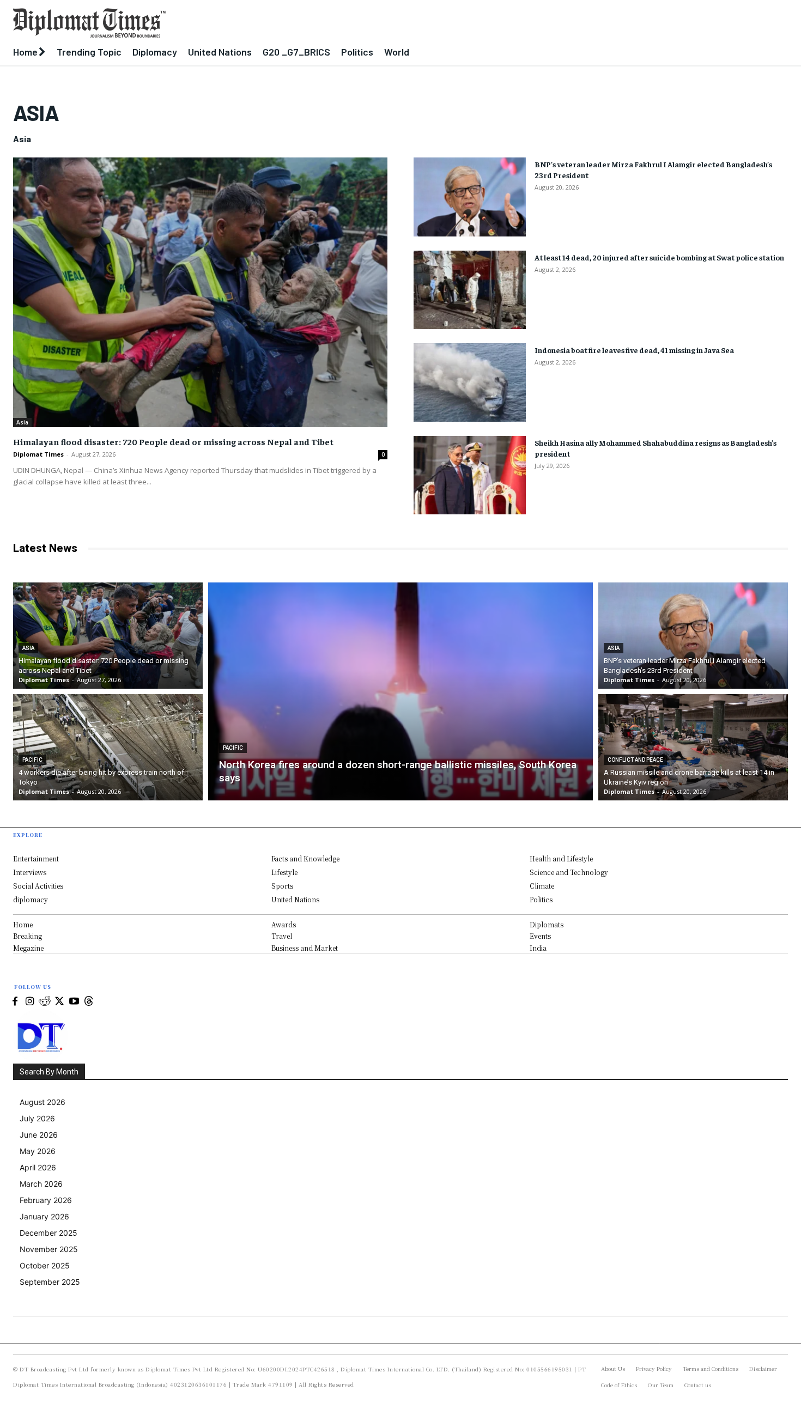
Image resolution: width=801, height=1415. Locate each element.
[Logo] (300, 23)
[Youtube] (73, 1001)
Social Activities (38, 885)
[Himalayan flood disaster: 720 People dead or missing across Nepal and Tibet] (200, 292)
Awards (283, 924)
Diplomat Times (38, 454)
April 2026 (38, 1167)
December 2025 (48, 1232)
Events (540, 935)
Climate (542, 885)
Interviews (29, 872)
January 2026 (44, 1216)
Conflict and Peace (635, 760)
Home (23, 924)
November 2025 (49, 1249)
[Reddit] (44, 1001)
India (538, 947)
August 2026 (42, 1102)
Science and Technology (569, 872)
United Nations (295, 899)
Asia (22, 422)
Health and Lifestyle (561, 858)
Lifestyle (284, 872)
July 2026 (37, 1118)
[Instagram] (29, 1001)
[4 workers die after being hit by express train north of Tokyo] (108, 747)
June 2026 (39, 1134)
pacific (32, 760)
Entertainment (36, 858)
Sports (282, 885)
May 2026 (38, 1151)
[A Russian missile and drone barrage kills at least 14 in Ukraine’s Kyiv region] (693, 747)
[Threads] (88, 1001)
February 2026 (46, 1200)
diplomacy (30, 899)
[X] (59, 1001)
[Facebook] (15, 1001)
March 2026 (41, 1183)
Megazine (28, 947)
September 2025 (50, 1281)
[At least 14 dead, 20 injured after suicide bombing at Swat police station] (470, 290)
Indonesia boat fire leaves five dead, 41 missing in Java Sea (634, 350)
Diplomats (546, 924)
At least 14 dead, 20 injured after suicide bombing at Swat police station (659, 257)
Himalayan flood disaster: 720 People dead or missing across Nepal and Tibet (173, 441)
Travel (281, 935)
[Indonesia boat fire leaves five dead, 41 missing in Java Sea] (470, 382)
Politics (541, 899)
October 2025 (45, 1265)
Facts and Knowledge (305, 858)
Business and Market (304, 947)
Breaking (27, 935)
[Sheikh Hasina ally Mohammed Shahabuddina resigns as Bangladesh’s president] (470, 475)
